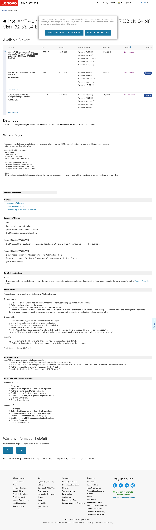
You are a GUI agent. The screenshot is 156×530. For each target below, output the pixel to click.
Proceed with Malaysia (98, 33)
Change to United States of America (64, 33)
